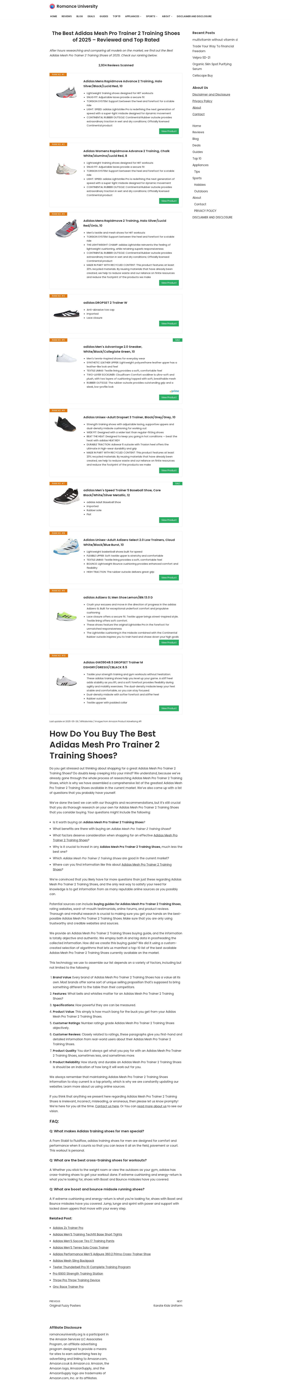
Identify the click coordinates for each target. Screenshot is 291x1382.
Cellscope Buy (202, 76)
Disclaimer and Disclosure (211, 95)
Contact (198, 114)
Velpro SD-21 (201, 58)
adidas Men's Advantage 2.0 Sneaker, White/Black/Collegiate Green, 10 (112, 349)
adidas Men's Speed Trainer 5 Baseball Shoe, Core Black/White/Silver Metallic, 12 (122, 492)
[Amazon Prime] (174, 391)
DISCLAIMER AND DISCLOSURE (194, 16)
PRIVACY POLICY (205, 211)
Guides (104, 16)
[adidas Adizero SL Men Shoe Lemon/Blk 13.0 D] (66, 608)
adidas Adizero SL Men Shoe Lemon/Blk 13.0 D (118, 597)
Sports (197, 178)
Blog (79, 16)
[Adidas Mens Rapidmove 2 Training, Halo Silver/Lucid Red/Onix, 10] (66, 228)
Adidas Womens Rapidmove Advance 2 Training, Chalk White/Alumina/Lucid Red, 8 (126, 153)
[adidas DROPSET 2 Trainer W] (66, 313)
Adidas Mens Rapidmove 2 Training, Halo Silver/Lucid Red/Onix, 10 (124, 223)
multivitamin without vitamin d (215, 40)
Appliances (200, 165)
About (196, 108)
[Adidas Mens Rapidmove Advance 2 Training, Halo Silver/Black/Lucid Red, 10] (66, 92)
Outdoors (201, 191)
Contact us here (107, 1106)
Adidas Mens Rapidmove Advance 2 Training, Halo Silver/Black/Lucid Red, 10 (122, 83)
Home (53, 16)
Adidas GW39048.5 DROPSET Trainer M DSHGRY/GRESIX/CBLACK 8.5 (113, 664)
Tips (197, 172)
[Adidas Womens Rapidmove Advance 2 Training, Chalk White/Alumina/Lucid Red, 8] (66, 162)
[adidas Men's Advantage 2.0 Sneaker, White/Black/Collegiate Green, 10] (66, 357)
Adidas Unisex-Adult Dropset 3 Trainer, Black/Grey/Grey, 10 (129, 417)
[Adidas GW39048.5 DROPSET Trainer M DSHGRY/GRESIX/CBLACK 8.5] (66, 673)
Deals (91, 16)
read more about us (152, 1106)
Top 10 (116, 16)
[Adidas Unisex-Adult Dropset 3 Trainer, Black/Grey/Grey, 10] (66, 425)
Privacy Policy (202, 101)
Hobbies (200, 185)
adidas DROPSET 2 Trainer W (105, 302)
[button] (140, 16)
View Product (169, 131)
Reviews (67, 16)
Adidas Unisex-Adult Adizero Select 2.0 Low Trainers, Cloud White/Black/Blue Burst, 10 (129, 542)
